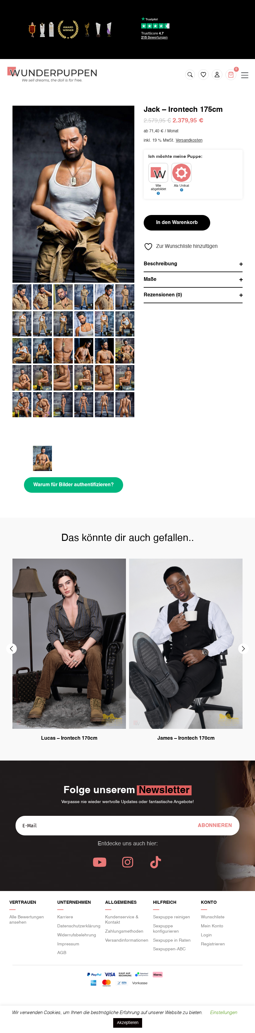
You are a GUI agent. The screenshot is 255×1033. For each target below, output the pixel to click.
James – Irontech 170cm (186, 738)
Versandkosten (189, 141)
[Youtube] (99, 862)
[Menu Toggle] (245, 75)
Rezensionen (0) (163, 295)
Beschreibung (160, 264)
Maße (150, 279)
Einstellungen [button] (223, 1012)
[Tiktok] (155, 862)
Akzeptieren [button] (127, 1023)
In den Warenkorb (177, 222)
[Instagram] (127, 862)
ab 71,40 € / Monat (161, 131)
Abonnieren (215, 825)
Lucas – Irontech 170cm (69, 738)
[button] (11, 648)
